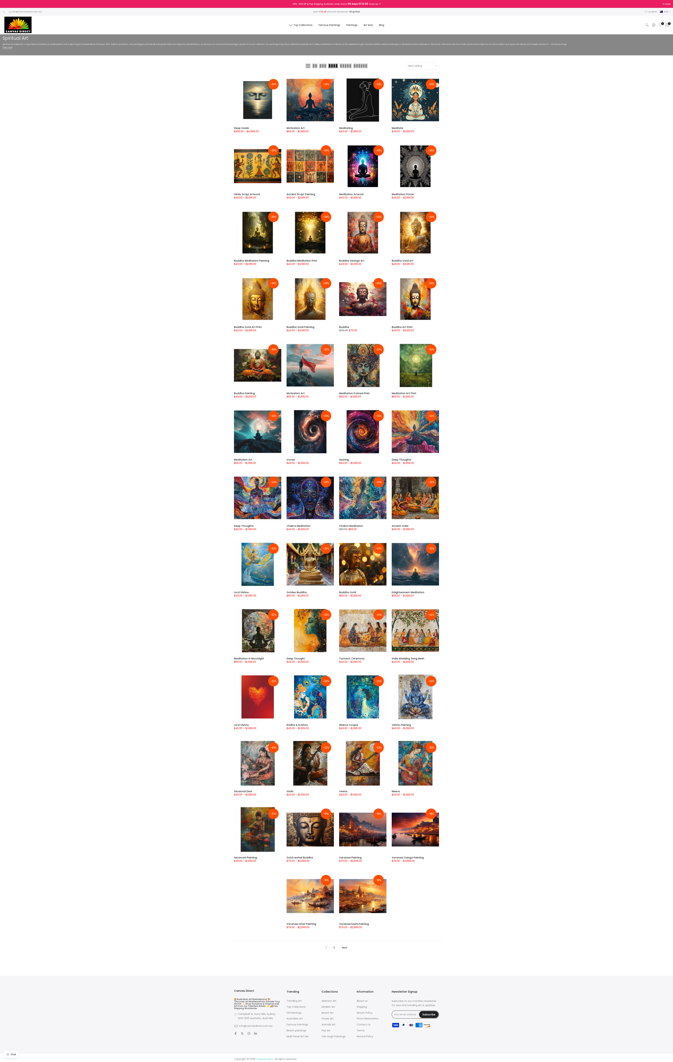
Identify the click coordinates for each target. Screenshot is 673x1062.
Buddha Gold (347, 592)
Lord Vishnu (241, 592)
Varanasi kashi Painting (354, 924)
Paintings (351, 25)
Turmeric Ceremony (352, 658)
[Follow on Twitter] (242, 1034)
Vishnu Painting (401, 725)
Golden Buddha (297, 592)
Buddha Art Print (402, 327)
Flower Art (328, 1018)
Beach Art (328, 1013)
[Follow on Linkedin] (255, 1034)
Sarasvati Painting (245, 857)
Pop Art (326, 1030)
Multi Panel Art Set (298, 1036)
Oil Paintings (294, 1013)
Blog (381, 25)
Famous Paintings (329, 25)
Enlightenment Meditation (408, 592)
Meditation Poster (403, 194)
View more (7, 47)
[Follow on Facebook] (235, 1034)
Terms (361, 1030)
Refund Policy (365, 1036)
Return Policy (364, 1013)
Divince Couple (348, 725)
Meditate (397, 128)
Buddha (344, 327)
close (7, 4)
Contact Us (364, 1024)
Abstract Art (329, 1001)
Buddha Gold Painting (300, 327)
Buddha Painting (244, 393)
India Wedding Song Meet (408, 658)
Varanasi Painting (350, 857)
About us (362, 1001)
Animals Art (328, 1024)
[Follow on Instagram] (248, 1034)
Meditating (346, 128)
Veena (343, 791)
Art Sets (368, 25)
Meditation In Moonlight (249, 658)
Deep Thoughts (401, 459)
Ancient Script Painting (301, 194)
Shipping (362, 1007)
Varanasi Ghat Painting (301, 924)
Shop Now (354, 11)
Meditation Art (243, 459)
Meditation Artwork (351, 194)
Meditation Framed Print (354, 393)
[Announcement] (336, 4)
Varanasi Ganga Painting (408, 857)
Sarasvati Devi (243, 791)
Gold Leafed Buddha (300, 857)
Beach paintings (296, 1030)
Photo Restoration (368, 1018)
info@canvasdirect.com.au (27, 11)
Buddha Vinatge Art (351, 260)
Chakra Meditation (298, 526)
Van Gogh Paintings (333, 1036)
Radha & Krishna (297, 725)
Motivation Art (296, 128)
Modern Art (328, 1007)
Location (652, 11)
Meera (396, 791)
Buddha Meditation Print (302, 260)
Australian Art (295, 1018)
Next (344, 947)
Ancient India (400, 526)
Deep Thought (296, 658)
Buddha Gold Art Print (248, 327)
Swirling (344, 459)
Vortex (291, 459)
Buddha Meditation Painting (251, 260)
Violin (290, 791)
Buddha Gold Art (402, 260)
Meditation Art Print (404, 393)
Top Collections (302, 25)
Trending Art (294, 1001)
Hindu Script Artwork (247, 194)
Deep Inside (241, 128)
